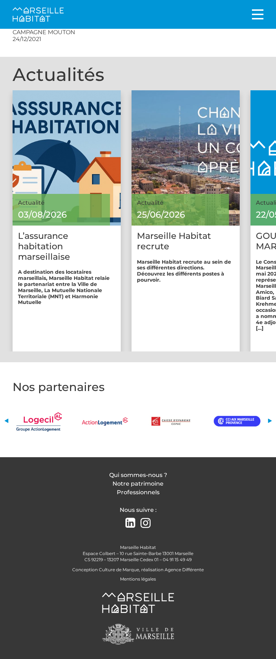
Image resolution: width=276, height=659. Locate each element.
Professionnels (138, 492)
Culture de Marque (119, 569)
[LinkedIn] (130, 524)
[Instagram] (146, 523)
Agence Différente (184, 569)
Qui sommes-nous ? (138, 475)
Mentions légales (138, 579)
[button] (6, 421)
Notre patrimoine (138, 483)
